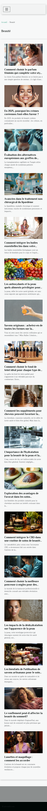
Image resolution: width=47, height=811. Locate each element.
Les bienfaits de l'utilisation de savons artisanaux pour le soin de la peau (22, 672)
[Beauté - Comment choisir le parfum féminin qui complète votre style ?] (23, 54)
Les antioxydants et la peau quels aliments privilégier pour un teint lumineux (22, 287)
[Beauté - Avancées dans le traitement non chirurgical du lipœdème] (23, 183)
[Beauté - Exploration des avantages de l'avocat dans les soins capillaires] (23, 478)
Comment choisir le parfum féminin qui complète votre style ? (23, 73)
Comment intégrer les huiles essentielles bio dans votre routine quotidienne (21, 246)
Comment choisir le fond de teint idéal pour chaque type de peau (22, 370)
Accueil (4, 22)
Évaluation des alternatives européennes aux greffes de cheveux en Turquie (20, 158)
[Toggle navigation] (6, 9)
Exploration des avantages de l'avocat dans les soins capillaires (21, 496)
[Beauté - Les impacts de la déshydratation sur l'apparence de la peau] (23, 610)
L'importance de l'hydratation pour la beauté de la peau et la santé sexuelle (21, 455)
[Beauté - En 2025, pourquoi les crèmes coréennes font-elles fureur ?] (23, 95)
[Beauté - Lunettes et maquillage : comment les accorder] (23, 742)
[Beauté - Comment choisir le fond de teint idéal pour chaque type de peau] (23, 351)
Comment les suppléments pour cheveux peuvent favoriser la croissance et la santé (23, 414)
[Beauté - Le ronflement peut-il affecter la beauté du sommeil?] (23, 698)
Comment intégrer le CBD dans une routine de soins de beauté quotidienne (22, 540)
